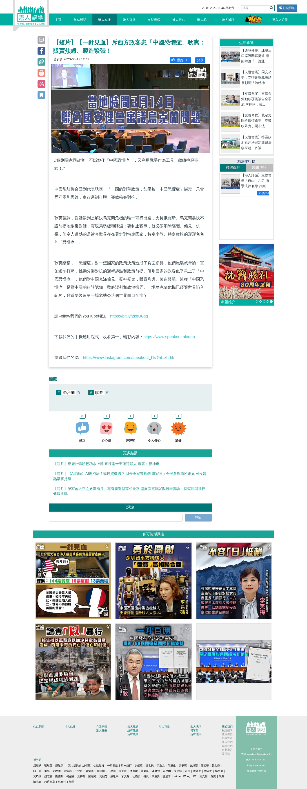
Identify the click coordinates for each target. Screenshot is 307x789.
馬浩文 (161, 765)
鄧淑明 (208, 771)
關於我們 (227, 726)
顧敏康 (59, 765)
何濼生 (172, 765)
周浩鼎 (68, 771)
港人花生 (203, 20)
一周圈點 (112, 765)
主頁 (58, 20)
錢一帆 (37, 771)
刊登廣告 (227, 749)
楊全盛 (219, 771)
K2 (195, 776)
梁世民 (150, 765)
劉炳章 (139, 765)
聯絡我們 (227, 746)
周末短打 (126, 765)
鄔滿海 (90, 771)
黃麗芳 (103, 776)
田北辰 (79, 771)
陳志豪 (37, 781)
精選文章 (49, 781)
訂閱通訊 (288, 8)
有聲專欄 (154, 20)
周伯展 (123, 771)
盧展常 (167, 776)
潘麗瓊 (134, 771)
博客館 (194, 730)
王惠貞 (112, 771)
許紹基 (194, 765)
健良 (146, 776)
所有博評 (195, 734)
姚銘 (221, 776)
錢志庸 (48, 776)
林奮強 (62, 781)
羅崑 (213, 776)
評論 (198, 517)
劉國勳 (59, 776)
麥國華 (205, 765)
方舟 (187, 771)
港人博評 (228, 20)
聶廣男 (156, 776)
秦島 (47, 771)
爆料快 (226, 753)
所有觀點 (132, 734)
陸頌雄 (92, 776)
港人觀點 (178, 20)
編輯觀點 (132, 730)
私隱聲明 (227, 730)
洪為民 (197, 771)
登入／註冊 (280, 20)
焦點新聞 (79, 20)
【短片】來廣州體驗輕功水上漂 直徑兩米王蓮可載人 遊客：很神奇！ (108, 464)
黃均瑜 (37, 776)
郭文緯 (216, 765)
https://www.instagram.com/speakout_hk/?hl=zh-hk (128, 357)
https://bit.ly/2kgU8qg (129, 316)
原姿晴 (183, 765)
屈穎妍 (37, 765)
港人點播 (104, 20)
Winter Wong (182, 776)
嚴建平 (114, 776)
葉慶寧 (145, 771)
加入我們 (227, 742)
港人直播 (129, 20)
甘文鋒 (125, 776)
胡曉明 (57, 771)
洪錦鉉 (81, 776)
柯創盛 (70, 776)
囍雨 (71, 781)
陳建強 (156, 771)
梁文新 (204, 776)
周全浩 (178, 771)
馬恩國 (167, 771)
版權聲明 (227, 738)
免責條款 (227, 734)
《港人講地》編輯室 (78, 765)
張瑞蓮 (48, 765)
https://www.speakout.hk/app (169, 337)
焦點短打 (98, 765)
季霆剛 (101, 771)
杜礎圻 (136, 776)
